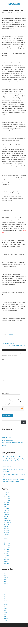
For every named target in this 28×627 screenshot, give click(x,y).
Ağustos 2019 (7, 544)
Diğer (5, 579)
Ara (2, 419)
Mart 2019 (6, 553)
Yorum (4, 359)
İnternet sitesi (5, 393)
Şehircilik (6, 604)
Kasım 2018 (6, 561)
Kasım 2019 (6, 538)
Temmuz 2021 (7, 499)
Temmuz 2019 (7, 546)
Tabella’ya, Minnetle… (7, 440)
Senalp (14, 12)
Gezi (5, 589)
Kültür (5, 595)
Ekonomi (6, 585)
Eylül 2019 (6, 542)
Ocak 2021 (6, 510)
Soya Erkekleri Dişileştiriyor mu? (11, 481)
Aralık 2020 (6, 512)
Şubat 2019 (6, 555)
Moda (5, 598)
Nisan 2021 (6, 504)
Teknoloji (6, 618)
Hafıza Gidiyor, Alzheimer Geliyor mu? (16, 345)
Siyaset (5, 608)
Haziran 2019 (7, 548)
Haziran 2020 (7, 524)
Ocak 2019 (6, 557)
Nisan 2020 (6, 528)
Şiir (4, 606)
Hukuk (5, 593)
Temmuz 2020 (7, 522)
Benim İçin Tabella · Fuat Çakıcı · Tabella (13, 457)
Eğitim (5, 581)
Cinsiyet (6, 577)
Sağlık (5, 600)
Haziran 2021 (7, 500)
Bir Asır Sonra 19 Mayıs (8, 343)
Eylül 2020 (6, 518)
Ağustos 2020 (7, 520)
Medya (5, 597)
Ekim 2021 (6, 493)
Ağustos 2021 (7, 497)
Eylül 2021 (6, 495)
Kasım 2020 (6, 514)
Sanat (5, 602)
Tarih (5, 614)
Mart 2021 (6, 506)
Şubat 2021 (6, 508)
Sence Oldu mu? (7, 466)
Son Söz (4, 445)
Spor (5, 610)
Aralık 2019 (6, 536)
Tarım (5, 616)
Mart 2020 (6, 530)
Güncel (5, 591)
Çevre (5, 575)
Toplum (20, 12)
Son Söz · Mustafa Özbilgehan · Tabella (13, 474)
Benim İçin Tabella (6, 437)
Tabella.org (14, 3)
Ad (3, 380)
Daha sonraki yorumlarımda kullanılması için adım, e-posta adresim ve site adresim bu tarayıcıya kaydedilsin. (13, 402)
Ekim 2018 (6, 563)
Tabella (5, 612)
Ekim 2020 (6, 516)
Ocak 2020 (6, 534)
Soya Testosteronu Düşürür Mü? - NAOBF (13, 479)
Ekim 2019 (6, 540)
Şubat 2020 (6, 532)
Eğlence (6, 583)
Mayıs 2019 (6, 550)
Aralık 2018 (6, 559)
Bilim (5, 573)
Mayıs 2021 (6, 502)
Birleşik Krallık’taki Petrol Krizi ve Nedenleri (12, 442)
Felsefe (5, 587)
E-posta (4, 387)
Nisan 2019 (6, 551)
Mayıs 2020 (6, 526)
